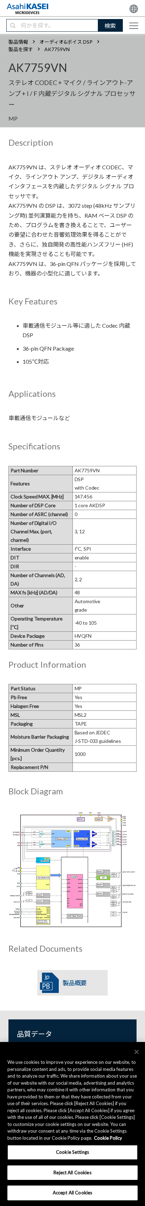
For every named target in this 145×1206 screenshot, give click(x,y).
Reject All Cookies (72, 1172)
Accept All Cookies (72, 1192)
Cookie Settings (72, 1152)
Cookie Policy (108, 1138)
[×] (136, 1052)
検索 (110, 25)
